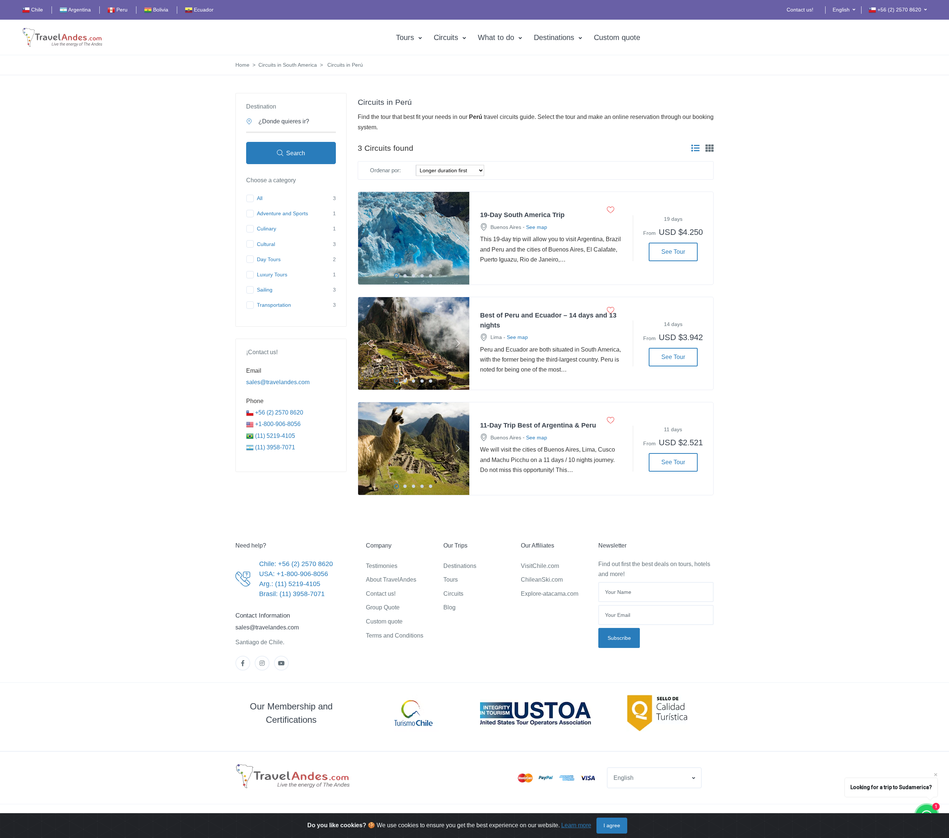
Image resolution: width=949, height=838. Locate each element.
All (259, 198)
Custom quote (617, 37)
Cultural (266, 244)
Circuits (446, 37)
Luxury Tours (272, 274)
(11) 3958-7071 (274, 447)
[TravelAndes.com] (63, 37)
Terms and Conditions (394, 635)
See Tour (673, 252)
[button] (844, 10)
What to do (496, 37)
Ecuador (203, 10)
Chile (36, 10)
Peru (121, 10)
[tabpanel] (413, 238)
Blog (449, 607)
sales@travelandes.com (278, 382)
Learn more (576, 825)
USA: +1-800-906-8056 (293, 574)
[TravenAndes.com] (293, 776)
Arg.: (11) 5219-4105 (289, 584)
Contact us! (800, 10)
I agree (612, 825)
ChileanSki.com (542, 579)
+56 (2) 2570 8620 (278, 412)
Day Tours (269, 259)
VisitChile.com (540, 566)
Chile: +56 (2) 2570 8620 (296, 564)
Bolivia (160, 10)
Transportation (274, 305)
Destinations (554, 37)
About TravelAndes (391, 579)
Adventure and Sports (282, 213)
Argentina (79, 10)
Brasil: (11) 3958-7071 (292, 594)
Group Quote (383, 607)
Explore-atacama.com (549, 594)
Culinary (266, 229)
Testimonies (381, 566)
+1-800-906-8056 (277, 424)
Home (242, 65)
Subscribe (619, 638)
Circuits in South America (287, 65)
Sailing (264, 290)
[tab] (695, 148)
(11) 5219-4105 (274, 436)
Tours (405, 37)
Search (295, 153)
